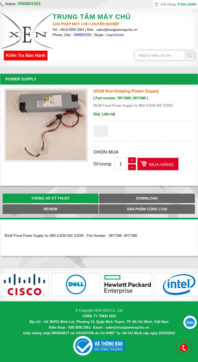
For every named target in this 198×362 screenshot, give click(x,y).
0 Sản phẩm (187, 4)
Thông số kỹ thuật (50, 198)
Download (147, 198)
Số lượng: (102, 164)
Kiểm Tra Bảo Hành (25, 55)
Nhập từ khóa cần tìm (189, 55)
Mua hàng (161, 164)
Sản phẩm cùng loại (147, 209)
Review (50, 209)
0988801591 (83, 35)
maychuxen (115, 35)
